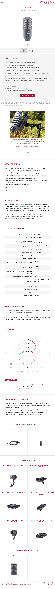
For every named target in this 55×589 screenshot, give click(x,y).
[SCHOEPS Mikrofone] (47, 2)
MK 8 (6, 77)
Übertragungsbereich (25, 234)
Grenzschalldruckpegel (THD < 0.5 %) (20, 242)
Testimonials (14, 102)
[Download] (45, 385)
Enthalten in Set (6, 105)
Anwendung (33, 102)
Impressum (14, 584)
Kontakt (7, 584)
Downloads (24, 103)
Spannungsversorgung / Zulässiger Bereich (19, 262)
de (9, 2)
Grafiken (16, 103)
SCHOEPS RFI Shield (25, 258)
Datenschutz (22, 584)
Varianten (32, 103)
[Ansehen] (42, 385)
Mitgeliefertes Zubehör (43, 103)
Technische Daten (43, 102)
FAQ (3, 584)
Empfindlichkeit (26, 237)
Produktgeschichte (7, 103)
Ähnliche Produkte (17, 105)
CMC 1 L (48, 75)
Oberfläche (27, 295)
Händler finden (27, 95)
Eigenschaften (5, 102)
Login (29, 584)
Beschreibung (24, 102)
